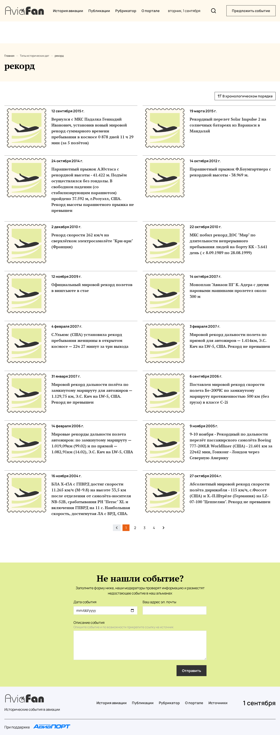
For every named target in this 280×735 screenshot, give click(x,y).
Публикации (99, 10)
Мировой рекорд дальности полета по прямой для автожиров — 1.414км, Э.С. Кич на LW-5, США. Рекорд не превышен (230, 340)
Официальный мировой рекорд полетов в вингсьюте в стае (91, 287)
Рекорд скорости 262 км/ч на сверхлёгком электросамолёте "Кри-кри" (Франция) (92, 240)
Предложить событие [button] (251, 10)
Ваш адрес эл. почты (159, 602)
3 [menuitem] (144, 527)
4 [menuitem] (154, 527)
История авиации (68, 10)
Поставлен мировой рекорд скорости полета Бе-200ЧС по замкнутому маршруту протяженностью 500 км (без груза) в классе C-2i (229, 393)
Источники (218, 702)
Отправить (191, 670)
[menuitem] (163, 527)
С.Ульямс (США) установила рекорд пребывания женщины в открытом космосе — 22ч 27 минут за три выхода (89, 340)
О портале (151, 10)
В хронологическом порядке (247, 96)
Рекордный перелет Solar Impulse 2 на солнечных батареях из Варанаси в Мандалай (228, 125)
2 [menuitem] (135, 527)
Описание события (89, 622)
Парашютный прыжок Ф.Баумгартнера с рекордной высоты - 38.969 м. (230, 172)
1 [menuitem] (126, 527)
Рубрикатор (125, 10)
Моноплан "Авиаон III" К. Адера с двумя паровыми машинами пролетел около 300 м (229, 290)
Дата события (85, 602)
